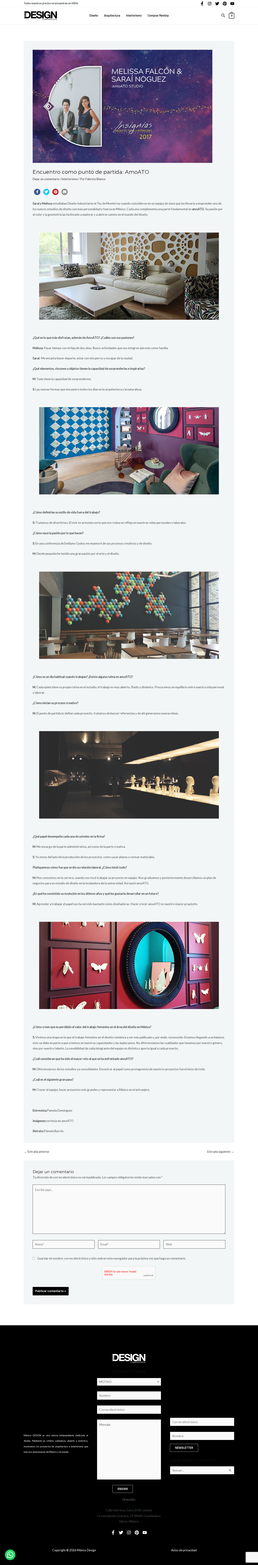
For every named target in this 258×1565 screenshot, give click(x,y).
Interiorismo (134, 15)
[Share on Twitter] (46, 194)
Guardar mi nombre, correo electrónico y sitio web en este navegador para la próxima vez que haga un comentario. (111, 1258)
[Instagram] (210, 4)
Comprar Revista (158, 15)
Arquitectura (112, 15)
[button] (223, 15)
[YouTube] (232, 4)
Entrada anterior (36, 1151)
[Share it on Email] (64, 194)
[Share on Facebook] (37, 194)
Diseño (93, 15)
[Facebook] (202, 4)
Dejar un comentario (46, 179)
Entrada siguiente (220, 1151)
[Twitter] (217, 4)
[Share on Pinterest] (55, 194)
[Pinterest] (225, 4)
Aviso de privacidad (184, 1550)
